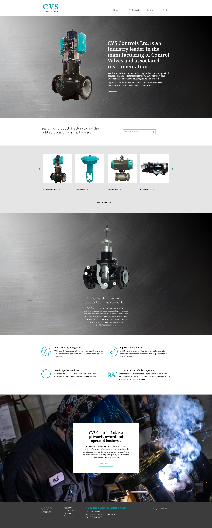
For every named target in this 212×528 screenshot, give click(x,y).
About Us (117, 10)
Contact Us (167, 10)
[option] (57, 171)
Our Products (134, 10)
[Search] (152, 132)
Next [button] (172, 169)
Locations (151, 10)
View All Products (104, 202)
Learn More (113, 92)
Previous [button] (40, 169)
